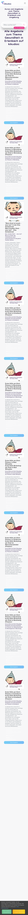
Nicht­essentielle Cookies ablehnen (19, 911)
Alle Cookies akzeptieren (6, 911)
